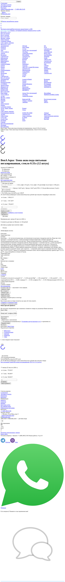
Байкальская (4, 58)
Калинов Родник (5, 82)
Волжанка (4, 55)
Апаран (46, 71)
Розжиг (24, 108)
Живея (46, 81)
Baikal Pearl (4, 59)
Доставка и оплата (6, 4)
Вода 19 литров (5, 33)
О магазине (4, 3)
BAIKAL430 (4, 90)
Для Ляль (25, 52)
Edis (45, 64)
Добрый (46, 113)
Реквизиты (4, 395)
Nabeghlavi (25, 64)
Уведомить (4, 212)
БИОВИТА (25, 90)
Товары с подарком (15, 30)
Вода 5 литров (5, 35)
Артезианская (5, 46)
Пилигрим (4, 73)
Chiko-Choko (4, 116)
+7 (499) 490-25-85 (19, 9)
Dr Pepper (3, 120)
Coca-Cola (3, 117)
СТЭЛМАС (4, 84)
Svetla (45, 58)
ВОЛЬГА (3, 81)
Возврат (3, 403)
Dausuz (3, 67)
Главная (3, 122)
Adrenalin (46, 117)
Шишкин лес (4, 87)
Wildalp (46, 70)
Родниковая (47, 62)
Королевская (47, 82)
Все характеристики (6, 180)
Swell (23, 120)
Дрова (2, 110)
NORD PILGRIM (27, 113)
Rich (23, 119)
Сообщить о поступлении (15, 212)
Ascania (3, 114)
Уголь (24, 110)
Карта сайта (4, 434)
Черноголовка (5, 85)
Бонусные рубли (5, 30)
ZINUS (46, 102)
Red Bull (46, 119)
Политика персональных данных (10, 432)
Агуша (24, 49)
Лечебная (25, 58)
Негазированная (5, 286)
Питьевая (46, 50)
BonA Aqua (47, 53)
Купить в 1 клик (5, 211)
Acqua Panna (26, 71)
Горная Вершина (27, 84)
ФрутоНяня (25, 55)
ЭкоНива (25, 102)
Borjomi (24, 59)
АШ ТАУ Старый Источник (30, 67)
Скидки (36, 30)
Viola (2, 102)
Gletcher (46, 65)
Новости (3, 400)
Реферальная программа (8, 408)
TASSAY (3, 49)
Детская (24, 46)
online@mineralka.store (7, 9)
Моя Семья (47, 114)
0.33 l (2, 268)
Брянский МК (26, 99)
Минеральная (26, 70)
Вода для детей (5, 36)
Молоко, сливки (5, 38)
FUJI (45, 47)
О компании (4, 392)
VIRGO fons (47, 59)
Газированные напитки (7, 113)
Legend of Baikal (5, 64)
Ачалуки (24, 65)
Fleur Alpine (25, 47)
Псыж (2, 74)
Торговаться (4, 214)
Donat (24, 61)
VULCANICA (5, 52)
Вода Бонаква (5, 126)
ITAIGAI (3, 47)
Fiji (45, 46)
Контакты (3, 7)
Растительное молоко (50, 99)
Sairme (46, 67)
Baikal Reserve (5, 61)
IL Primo (24, 117)
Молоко (3, 99)
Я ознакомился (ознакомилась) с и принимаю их (26, 321)
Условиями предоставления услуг (31, 321)
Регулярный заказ (6, 6)
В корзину (3, 208)
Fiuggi (24, 62)
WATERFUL (47, 68)
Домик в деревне (27, 100)
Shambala (46, 56)
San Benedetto (48, 55)
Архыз (2, 68)
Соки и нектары (27, 116)
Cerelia (24, 74)
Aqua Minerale (48, 52)
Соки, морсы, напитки (7, 42)
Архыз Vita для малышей (29, 50)
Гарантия (3, 402)
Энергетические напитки (51, 116)
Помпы (3, 105)
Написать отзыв (5, 172)
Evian (23, 76)
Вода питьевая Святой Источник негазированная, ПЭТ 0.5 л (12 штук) (21, 362)
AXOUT (24, 73)
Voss (2, 50)
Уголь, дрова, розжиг (7, 108)
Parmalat (3, 100)
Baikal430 (3, 62)
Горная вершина (5, 70)
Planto (45, 100)
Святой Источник (27, 53)
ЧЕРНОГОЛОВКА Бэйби (51, 94)
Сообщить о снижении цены (9, 302)
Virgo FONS (47, 85)
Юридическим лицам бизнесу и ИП (22, 29)
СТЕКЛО (3, 274)
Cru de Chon (4, 119)
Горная (3, 65)
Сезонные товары (26, 30)
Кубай (2, 71)
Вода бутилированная (7, 123)
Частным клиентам (6, 29)
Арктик (3, 53)
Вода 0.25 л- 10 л (5, 32)
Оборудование (5, 39)
